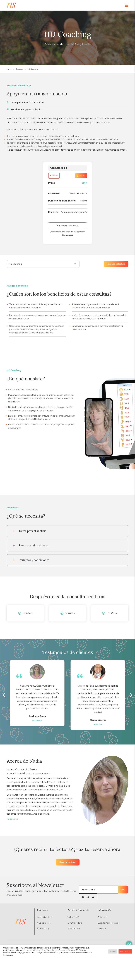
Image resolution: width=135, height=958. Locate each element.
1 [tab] (60, 732)
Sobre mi (102, 917)
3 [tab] (68, 732)
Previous (4, 695)
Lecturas (19, 69)
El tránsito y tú (74, 928)
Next (131, 695)
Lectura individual (45, 917)
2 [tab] (64, 732)
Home (9, 69)
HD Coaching (33, 69)
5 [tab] (75, 732)
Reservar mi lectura (116, 264)
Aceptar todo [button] (125, 951)
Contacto (102, 928)
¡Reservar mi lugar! (67, 862)
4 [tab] (72, 732)
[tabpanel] (37, 693)
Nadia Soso (12, 819)
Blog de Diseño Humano (109, 923)
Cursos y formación (78, 910)
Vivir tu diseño (74, 917)
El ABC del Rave (75, 923)
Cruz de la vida (43, 923)
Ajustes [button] (113, 951)
